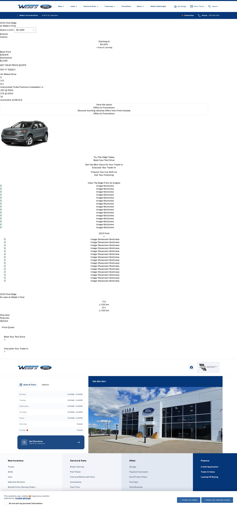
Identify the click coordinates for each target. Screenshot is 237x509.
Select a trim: (7, 30)
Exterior (4, 34)
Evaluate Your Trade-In (104, 167)
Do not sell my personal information (25, 503)
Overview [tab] (5, 315)
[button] (180, 6)
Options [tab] (4, 321)
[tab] (104, 34)
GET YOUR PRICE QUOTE (13, 65)
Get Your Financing (104, 175)
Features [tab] (4, 318)
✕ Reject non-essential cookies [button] (217, 500)
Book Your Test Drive (104, 160)
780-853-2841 (214, 15)
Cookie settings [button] (23, 498)
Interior (4, 37)
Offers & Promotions (104, 113)
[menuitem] (61, 6)
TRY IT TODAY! (8, 70)
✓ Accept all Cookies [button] (188, 500)
